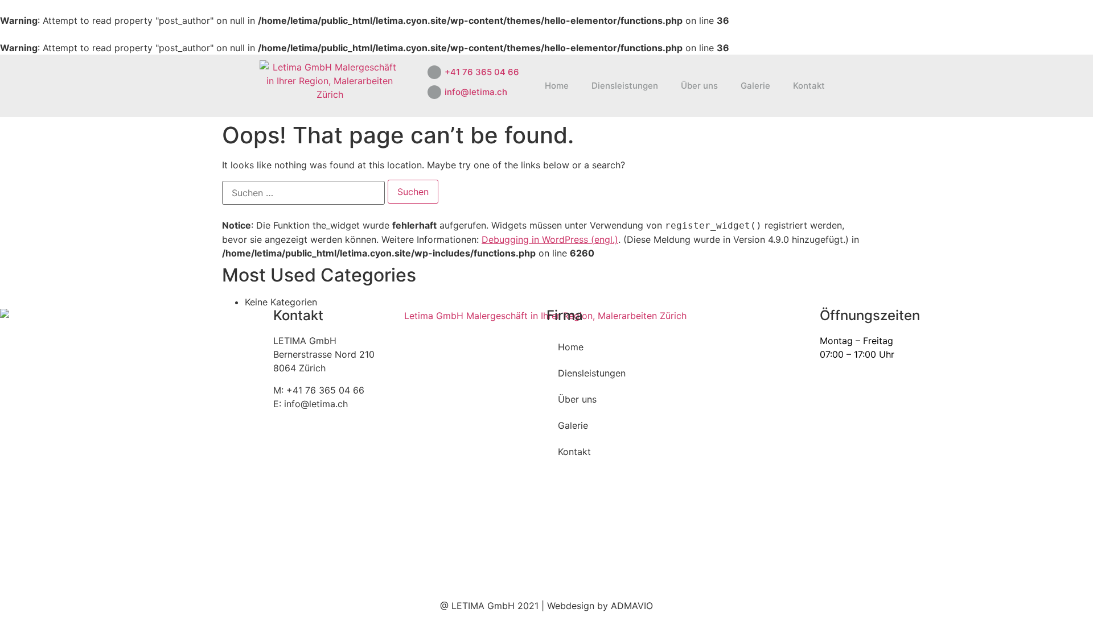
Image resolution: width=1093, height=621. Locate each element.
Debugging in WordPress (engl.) (550, 239)
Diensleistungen (624, 85)
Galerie (755, 85)
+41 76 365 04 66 (482, 72)
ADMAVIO (632, 605)
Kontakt (809, 85)
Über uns (699, 85)
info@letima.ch (476, 91)
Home (557, 85)
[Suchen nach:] (303, 193)
